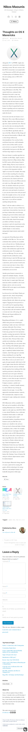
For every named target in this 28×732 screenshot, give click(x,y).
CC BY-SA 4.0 (6, 712)
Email (4, 593)
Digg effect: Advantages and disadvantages (13, 675)
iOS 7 (10, 63)
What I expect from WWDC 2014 (6, 494)
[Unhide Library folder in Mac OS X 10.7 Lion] (7, 503)
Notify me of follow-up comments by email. (13, 610)
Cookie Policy (5, 725)
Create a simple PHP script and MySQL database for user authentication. (12, 651)
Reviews (20, 38)
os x (23, 520)
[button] (25, 729)
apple (10, 520)
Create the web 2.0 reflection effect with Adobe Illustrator (12, 667)
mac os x (18, 520)
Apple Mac (14, 38)
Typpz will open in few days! (9, 654)
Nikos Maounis (14, 7)
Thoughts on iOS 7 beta (10, 540)
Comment (6, 561)
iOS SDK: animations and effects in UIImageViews (11, 671)
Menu (15, 21)
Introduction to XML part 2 (9, 657)
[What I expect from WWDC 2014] (7, 490)
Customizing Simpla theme (9, 648)
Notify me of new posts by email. (12, 617)
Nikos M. (6, 38)
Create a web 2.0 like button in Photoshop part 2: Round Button (13, 663)
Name (4, 587)
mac (14, 520)
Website (5, 600)
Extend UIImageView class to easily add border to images (15, 543)
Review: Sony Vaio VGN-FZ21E (10, 660)
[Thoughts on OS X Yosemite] (17, 490)
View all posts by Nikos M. (8, 532)
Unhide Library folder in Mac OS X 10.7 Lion (6, 508)
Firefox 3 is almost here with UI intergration (13, 645)
